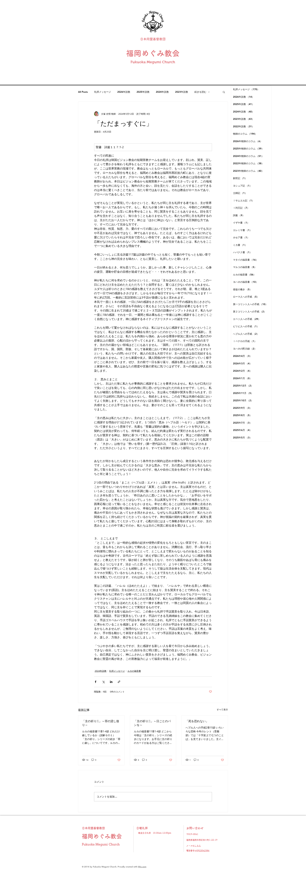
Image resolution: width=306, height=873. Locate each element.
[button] (223, 92)
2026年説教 (123, 91)
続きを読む (200, 91)
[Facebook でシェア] (95, 681)
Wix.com (142, 866)
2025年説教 (143, 91)
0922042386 (203, 851)
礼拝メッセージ (102, 91)
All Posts (83, 91)
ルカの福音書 (134, 670)
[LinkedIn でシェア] (111, 681)
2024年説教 (162, 91)
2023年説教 (181, 91)
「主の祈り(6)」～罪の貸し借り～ (100, 723)
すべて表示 (222, 709)
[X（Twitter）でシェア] (103, 681)
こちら (198, 846)
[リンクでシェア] (118, 681)
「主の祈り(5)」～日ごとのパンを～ (152, 723)
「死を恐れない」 (197, 721)
